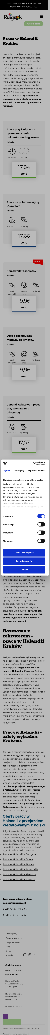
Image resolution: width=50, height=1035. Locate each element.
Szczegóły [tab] (19, 470)
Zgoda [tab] (7, 470)
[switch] (41, 524)
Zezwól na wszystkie (24, 553)
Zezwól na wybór (24, 561)
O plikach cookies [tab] (36, 470)
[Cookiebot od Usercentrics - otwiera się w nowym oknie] (34, 463)
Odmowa (24, 570)
